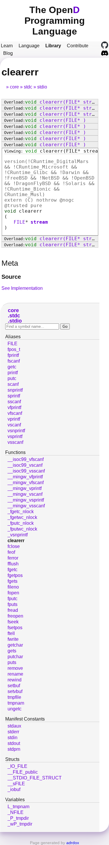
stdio (42, 86)
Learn (7, 45)
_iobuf (14, 789)
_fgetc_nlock (21, 511)
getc (12, 366)
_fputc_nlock (21, 523)
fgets (12, 581)
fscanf (14, 361)
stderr (13, 731)
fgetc (12, 569)
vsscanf (15, 442)
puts (12, 662)
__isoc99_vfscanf (26, 459)
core (14, 86)
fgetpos (15, 575)
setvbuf (15, 691)
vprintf (14, 419)
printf (13, 372)
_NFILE (16, 812)
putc (12, 378)
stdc (28, 86)
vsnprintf (16, 430)
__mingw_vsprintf (26, 499)
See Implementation (22, 288)
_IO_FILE (17, 766)
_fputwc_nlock (22, 528)
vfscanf (15, 413)
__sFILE (16, 783)
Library (53, 45)
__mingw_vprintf (25, 488)
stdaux (14, 725)
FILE (19, 222)
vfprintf (14, 407)
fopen (13, 592)
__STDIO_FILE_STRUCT (35, 777)
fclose (14, 546)
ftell (11, 633)
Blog (8, 53)
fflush (13, 563)
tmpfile (14, 697)
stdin (12, 737)
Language (29, 45)
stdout (14, 743)
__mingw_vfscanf (26, 482)
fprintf (13, 355)
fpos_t (14, 349)
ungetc (15, 708)
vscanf (14, 424)
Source (11, 277)
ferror (13, 558)
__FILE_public (23, 772)
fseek (13, 621)
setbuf (14, 685)
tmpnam (16, 703)
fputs (12, 604)
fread (13, 610)
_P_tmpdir (18, 818)
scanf (13, 384)
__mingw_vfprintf (25, 476)
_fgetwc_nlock (22, 517)
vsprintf (15, 436)
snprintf (15, 390)
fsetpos (15, 627)
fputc (12, 598)
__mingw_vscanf (25, 494)
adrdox (72, 842)
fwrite (13, 639)
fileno (13, 587)
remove (15, 668)
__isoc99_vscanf (25, 465)
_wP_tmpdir (20, 824)
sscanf (14, 401)
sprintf (14, 395)
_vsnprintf (18, 534)
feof (11, 552)
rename (15, 674)
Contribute (77, 45)
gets (12, 650)
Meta (9, 263)
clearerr (16, 540)
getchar (15, 645)
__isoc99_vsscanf (26, 470)
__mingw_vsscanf (26, 505)
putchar (15, 656)
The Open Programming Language (54, 21)
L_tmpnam (18, 806)
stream (39, 222)
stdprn (14, 749)
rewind (15, 679)
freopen (15, 616)
